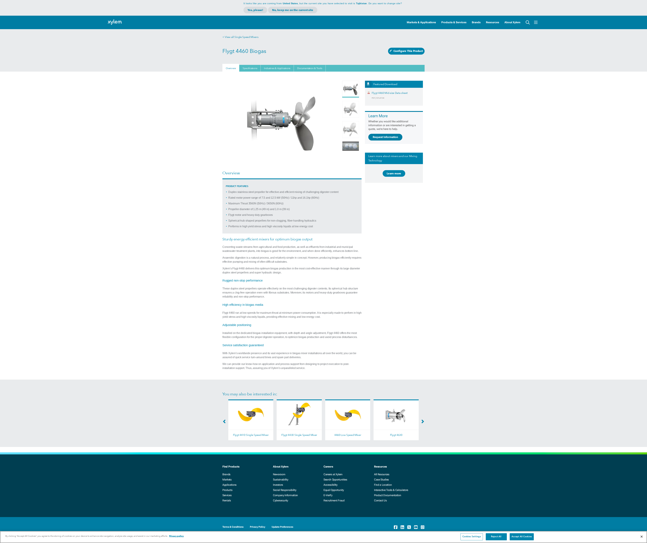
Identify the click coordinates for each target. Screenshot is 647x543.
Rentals (226, 500)
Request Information (385, 137)
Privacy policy (176, 536)
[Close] (641, 536)
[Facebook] (396, 527)
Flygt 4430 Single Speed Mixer (299, 435)
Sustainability (280, 479)
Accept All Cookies (522, 537)
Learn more (394, 173)
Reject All (496, 537)
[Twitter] (409, 527)
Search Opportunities (335, 479)
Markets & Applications (421, 22)
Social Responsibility (284, 490)
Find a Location (383, 484)
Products (227, 490)
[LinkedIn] (402, 527)
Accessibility (330, 484)
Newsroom (279, 474)
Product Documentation (387, 495)
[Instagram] (423, 527)
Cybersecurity (280, 500)
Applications (229, 484)
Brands (476, 22)
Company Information (285, 495)
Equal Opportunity (334, 490)
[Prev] (225, 422)
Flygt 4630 (396, 435)
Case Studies (381, 479)
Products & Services (453, 22)
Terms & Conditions (232, 526)
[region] (323, 537)
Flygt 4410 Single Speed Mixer (251, 435)
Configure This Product (408, 51)
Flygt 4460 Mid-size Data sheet (389, 93)
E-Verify (328, 495)
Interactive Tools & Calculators (391, 490)
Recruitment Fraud (334, 500)
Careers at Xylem (333, 474)
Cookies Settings (471, 537)
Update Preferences (282, 526)
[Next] (422, 422)
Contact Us (380, 500)
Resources (492, 22)
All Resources (381, 474)
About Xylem (512, 22)
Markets (227, 479)
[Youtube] (416, 527)
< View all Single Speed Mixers (240, 37)
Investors (278, 484)
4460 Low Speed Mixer (347, 435)
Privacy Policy (257, 526)
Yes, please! (255, 10)
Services (227, 495)
